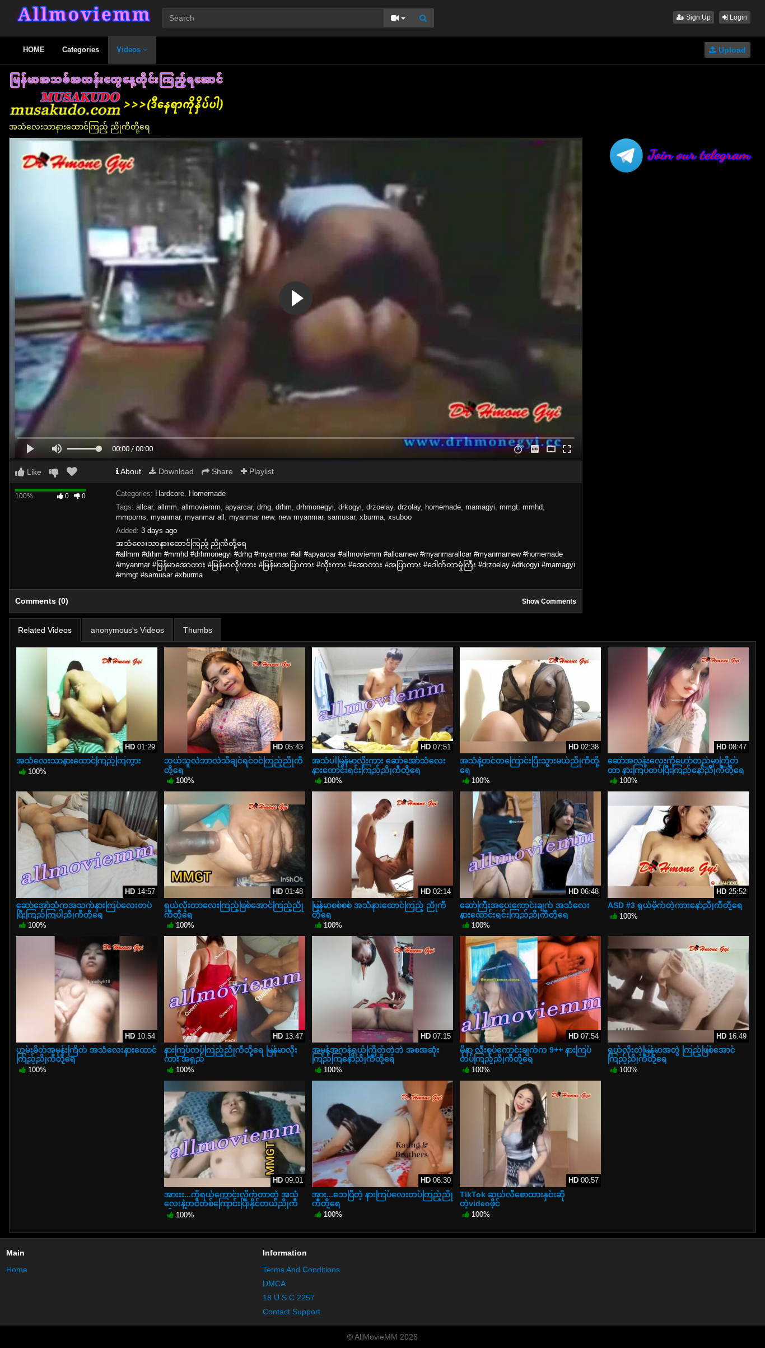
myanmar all (205, 517)
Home (16, 1269)
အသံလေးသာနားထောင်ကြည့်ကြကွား (78, 760)
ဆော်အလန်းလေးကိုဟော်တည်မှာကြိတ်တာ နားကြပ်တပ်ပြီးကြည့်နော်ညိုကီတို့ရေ (676, 765)
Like (33, 471)
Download (175, 471)
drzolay (409, 507)
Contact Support (291, 1311)
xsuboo (400, 517)
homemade (443, 507)
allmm (167, 507)
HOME (34, 49)
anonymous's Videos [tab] (127, 630)
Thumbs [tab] (197, 630)
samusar (341, 517)
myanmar (165, 517)
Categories (80, 49)
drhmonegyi (315, 507)
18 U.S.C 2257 (289, 1297)
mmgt (509, 507)
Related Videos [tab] (45, 630)
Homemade (207, 493)
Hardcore (169, 493)
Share (221, 471)
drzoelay (379, 507)
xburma (372, 517)
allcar (144, 507)
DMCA (274, 1283)
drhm (284, 507)
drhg (264, 507)
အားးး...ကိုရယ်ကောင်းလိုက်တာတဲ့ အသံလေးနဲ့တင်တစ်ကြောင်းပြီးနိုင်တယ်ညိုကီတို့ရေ (231, 1203)
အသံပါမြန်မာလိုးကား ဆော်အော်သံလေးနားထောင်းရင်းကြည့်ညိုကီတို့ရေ (379, 765)
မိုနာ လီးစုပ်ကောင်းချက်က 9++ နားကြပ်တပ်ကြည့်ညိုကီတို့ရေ (525, 1054)
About (130, 471)
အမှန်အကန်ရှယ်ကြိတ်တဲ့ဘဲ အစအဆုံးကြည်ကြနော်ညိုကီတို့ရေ (376, 1054)
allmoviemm (201, 507)
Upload (731, 49)
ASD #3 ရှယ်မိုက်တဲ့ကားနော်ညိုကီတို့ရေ (675, 905)
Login (737, 17)
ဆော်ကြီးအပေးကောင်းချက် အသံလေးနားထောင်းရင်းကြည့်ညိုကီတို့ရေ (525, 910)
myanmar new (251, 517)
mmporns (131, 517)
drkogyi (350, 507)
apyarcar (239, 507)
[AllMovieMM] (83, 14)
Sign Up (697, 17)
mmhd (533, 507)
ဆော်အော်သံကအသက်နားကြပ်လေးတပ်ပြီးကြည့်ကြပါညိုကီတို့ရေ (84, 910)
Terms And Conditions (301, 1269)
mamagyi (480, 507)
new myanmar (300, 517)
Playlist (260, 471)
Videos (129, 49)
